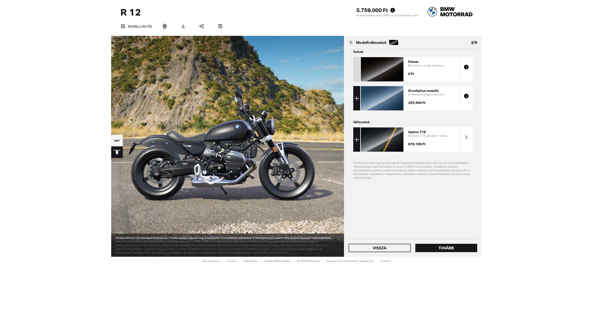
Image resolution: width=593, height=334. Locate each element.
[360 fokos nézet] (117, 140)
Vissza (379, 247)
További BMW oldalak (277, 261)
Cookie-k (385, 261)
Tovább (446, 247)
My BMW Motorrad (308, 261)
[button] (406, 69)
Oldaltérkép (250, 261)
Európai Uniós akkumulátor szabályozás (350, 261)
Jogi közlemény (211, 261)
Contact (232, 261)
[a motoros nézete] (117, 152)
